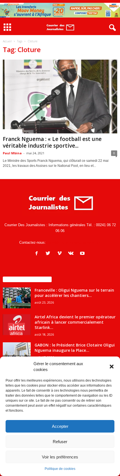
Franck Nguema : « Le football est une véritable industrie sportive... (52, 142)
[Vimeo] (60, 254)
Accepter (60, 426)
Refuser (60, 441)
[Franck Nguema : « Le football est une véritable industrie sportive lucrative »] (60, 96)
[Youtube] (83, 254)
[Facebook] (38, 254)
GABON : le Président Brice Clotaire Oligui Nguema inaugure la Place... (75, 347)
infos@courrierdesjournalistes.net (74, 242)
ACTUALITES (12, 131)
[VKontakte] (72, 254)
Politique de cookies (60, 469)
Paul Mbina (12, 153)
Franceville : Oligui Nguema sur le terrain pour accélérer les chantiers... (74, 292)
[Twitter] (49, 254)
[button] (111, 366)
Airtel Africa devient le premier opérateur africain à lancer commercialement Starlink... (75, 322)
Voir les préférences (60, 457)
